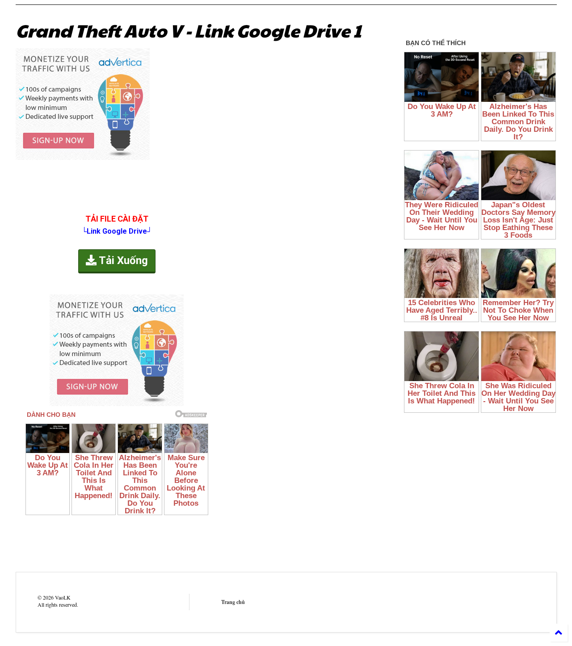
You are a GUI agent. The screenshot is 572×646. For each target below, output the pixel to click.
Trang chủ (233, 602)
